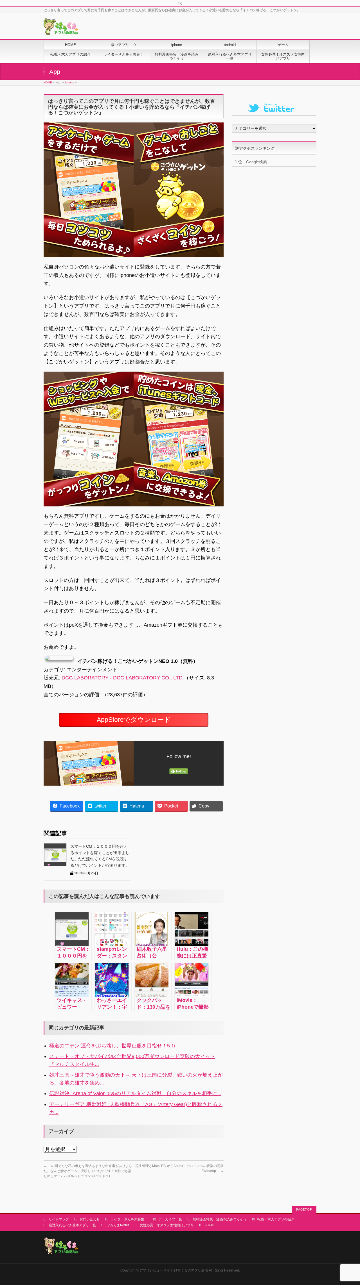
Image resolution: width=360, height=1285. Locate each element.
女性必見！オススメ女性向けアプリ (167, 1225)
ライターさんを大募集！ (129, 1219)
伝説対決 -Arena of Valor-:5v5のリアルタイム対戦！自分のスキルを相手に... (135, 1093)
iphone (69, 82)
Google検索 (251, 162)
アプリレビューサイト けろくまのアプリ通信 (174, 1270)
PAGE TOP (347, 1242)
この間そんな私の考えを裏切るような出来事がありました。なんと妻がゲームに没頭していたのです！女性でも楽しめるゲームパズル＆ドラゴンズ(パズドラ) (88, 1171)
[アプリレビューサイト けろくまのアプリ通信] (61, 29)
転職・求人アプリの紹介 (275, 1219)
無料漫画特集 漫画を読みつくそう (220, 1219)
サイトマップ (59, 1219)
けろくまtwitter (118, 1225)
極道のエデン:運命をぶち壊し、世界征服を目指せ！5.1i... (114, 1046)
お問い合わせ (90, 1219)
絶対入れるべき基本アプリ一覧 (72, 1225)
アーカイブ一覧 (170, 1219)
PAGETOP (304, 1209)
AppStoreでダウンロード (134, 719)
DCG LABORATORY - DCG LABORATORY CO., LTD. (123, 678)
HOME (48, 82)
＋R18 (209, 1225)
